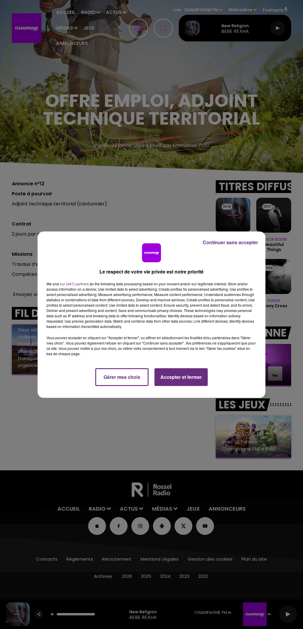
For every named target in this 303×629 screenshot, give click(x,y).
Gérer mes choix (122, 377)
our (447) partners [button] (74, 283)
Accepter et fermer (181, 377)
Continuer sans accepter (230, 242)
